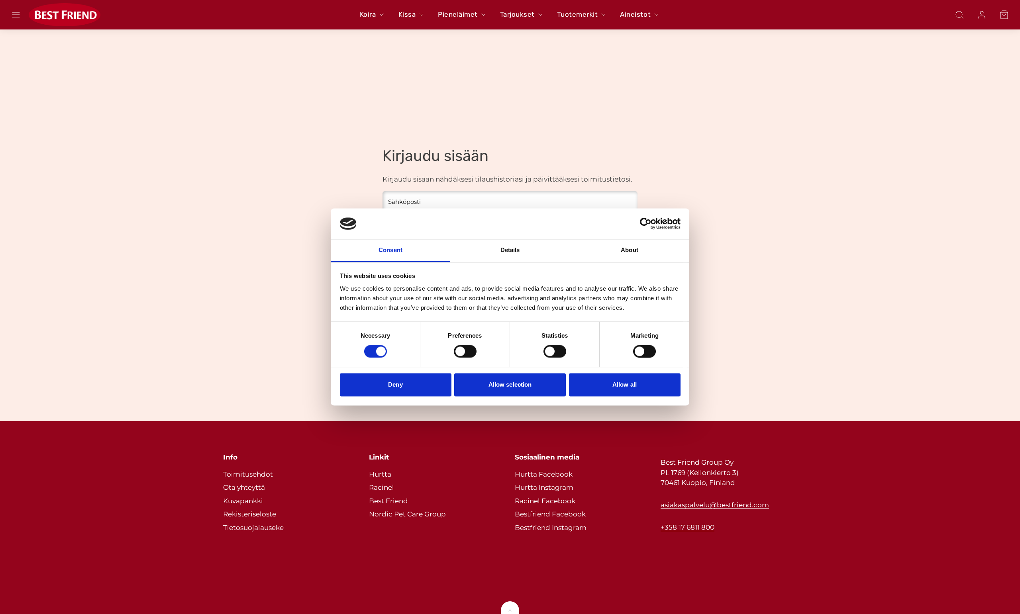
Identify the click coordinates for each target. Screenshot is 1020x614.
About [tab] (629, 249)
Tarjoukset (517, 14)
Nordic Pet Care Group (407, 514)
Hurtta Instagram (544, 487)
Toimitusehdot (248, 474)
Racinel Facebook (545, 501)
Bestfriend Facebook (550, 514)
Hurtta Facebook (544, 474)
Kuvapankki (243, 501)
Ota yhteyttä (244, 487)
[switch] (465, 351)
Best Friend (388, 501)
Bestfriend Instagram (550, 528)
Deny (395, 384)
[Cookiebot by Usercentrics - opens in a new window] (646, 224)
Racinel (381, 487)
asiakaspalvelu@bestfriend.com (715, 505)
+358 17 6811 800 (687, 527)
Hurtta (380, 474)
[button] (16, 14)
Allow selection (510, 384)
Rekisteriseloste (249, 514)
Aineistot (635, 14)
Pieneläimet (458, 14)
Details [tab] (510, 249)
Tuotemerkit (577, 14)
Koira (368, 14)
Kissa (407, 14)
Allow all (624, 384)
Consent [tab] (390, 249)
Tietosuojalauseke (253, 528)
